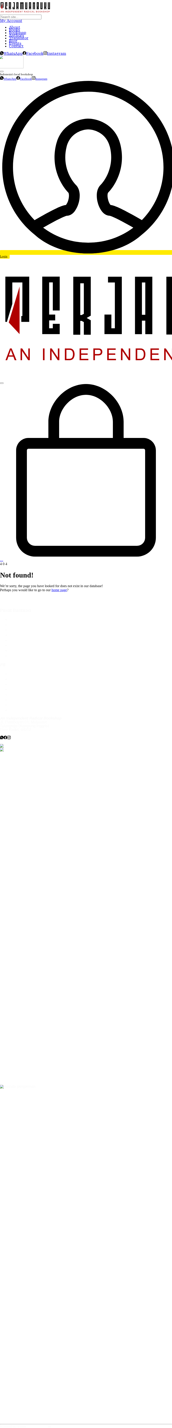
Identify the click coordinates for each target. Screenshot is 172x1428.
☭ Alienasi (58, 1426)
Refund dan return (24, 651)
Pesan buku (19, 674)
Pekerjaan (17, 700)
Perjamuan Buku (37, 1426)
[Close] (2, 71)
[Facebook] (5, 738)
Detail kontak (20, 684)
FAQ (12, 620)
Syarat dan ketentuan (27, 656)
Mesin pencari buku (25, 635)
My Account (11, 20)
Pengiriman (18, 645)
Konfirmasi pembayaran (29, 640)
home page (59, 590)
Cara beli (16, 625)
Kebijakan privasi (23, 689)
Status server (20, 705)
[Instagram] (9, 738)
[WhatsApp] (2, 738)
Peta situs (17, 710)
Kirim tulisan (19, 679)
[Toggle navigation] (2, 383)
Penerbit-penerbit (23, 630)
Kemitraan (17, 695)
